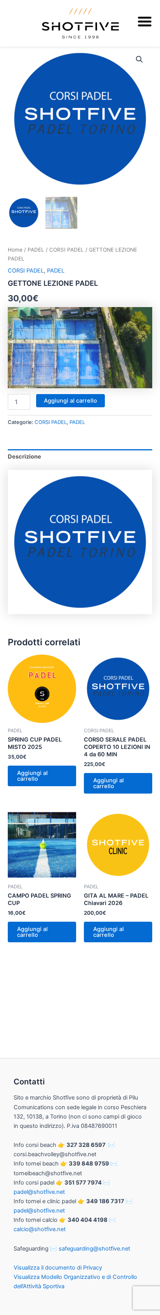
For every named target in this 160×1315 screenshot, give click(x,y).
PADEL (36, 250)
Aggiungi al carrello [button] (32, 776)
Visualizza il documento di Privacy (58, 1267)
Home (15, 250)
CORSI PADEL (66, 250)
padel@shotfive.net (39, 1191)
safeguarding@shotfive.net (94, 1248)
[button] (139, 59)
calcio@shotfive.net (40, 1229)
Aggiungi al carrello (70, 400)
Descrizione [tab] (24, 456)
